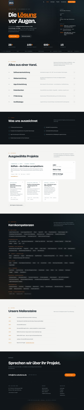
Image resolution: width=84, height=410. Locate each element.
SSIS (65, 248)
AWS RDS (15, 262)
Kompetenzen (63, 1)
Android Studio (41, 270)
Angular (22, 255)
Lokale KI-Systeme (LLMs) (14, 232)
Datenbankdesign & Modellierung (25, 250)
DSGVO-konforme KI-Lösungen (44, 236)
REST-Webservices (29, 255)
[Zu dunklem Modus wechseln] (44, 2)
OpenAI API (41, 232)
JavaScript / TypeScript (59, 241)
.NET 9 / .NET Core (12, 241)
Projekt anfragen (71, 1)
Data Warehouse (41, 250)
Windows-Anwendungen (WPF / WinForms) (21, 257)
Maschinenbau (26, 288)
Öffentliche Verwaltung (59, 286)
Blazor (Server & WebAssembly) (27, 241)
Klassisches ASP (19, 293)
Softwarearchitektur (12, 277)
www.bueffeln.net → (14, 176)
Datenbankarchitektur (22, 277)
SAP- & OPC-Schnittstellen (64, 277)
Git (38, 262)
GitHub (52, 270)
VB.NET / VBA (11, 293)
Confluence (61, 270)
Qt (57, 255)
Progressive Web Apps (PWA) (49, 255)
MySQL (36, 248)
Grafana (66, 262)
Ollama (35, 232)
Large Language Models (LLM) (26, 232)
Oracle (32, 248)
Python (15, 243)
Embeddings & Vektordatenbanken (15, 234)
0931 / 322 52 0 (45, 391)
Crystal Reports (23, 272)
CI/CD (50, 262)
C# (19, 241)
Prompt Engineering (52, 232)
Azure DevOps (43, 262)
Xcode (47, 270)
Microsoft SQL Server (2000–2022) (15, 248)
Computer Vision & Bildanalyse (29, 234)
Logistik (10, 288)
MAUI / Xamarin (50, 241)
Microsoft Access (28, 293)
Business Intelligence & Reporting (27, 279)
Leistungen (52, 1)
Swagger (10, 272)
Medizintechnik (35, 286)
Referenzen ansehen (26, 36)
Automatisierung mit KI (32, 236)
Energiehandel (28, 286)
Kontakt (61, 391)
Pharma (42, 286)
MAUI (10, 257)
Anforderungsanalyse (44, 277)
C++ (23, 243)
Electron (61, 255)
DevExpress (68, 270)
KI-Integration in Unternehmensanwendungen (17, 236)
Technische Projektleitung (33, 277)
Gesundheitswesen (49, 286)
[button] (42, 72)
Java (19, 243)
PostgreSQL (26, 248)
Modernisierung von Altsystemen (57, 279)
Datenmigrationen (71, 248)
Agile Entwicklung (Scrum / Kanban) (15, 281)
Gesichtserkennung (40, 234)
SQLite (34, 250)
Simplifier (16, 272)
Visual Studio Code (19, 270)
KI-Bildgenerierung (49, 234)
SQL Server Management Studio (31, 270)
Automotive (21, 286)
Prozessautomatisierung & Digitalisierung (42, 279)
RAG (46, 232)
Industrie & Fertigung (13, 286)
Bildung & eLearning (17, 288)
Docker (34, 262)
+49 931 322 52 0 (32, 374)
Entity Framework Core (52, 248)
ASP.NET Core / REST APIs (40, 241)
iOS (70, 255)
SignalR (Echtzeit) (38, 255)
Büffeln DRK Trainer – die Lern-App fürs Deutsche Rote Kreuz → (69, 33)
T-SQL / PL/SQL (43, 248)
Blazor (10, 255)
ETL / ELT (60, 248)
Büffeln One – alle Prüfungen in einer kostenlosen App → (70, 26)
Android (66, 255)
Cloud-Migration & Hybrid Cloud (25, 262)
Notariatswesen (68, 286)
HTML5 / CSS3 (68, 241)
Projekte (57, 1)
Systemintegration (53, 277)
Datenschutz (62, 395)
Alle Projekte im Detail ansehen (17, 205)
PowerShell (72, 262)
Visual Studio (11, 270)
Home (48, 1)
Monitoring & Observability (57, 262)
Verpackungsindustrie (35, 288)
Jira (56, 270)
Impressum (62, 393)
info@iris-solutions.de (17, 375)
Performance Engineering (14, 279)
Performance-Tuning (13, 250)
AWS (10, 262)
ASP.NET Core (16, 255)
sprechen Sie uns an (30, 342)
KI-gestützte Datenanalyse (60, 234)
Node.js (10, 243)
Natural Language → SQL (62, 232)
